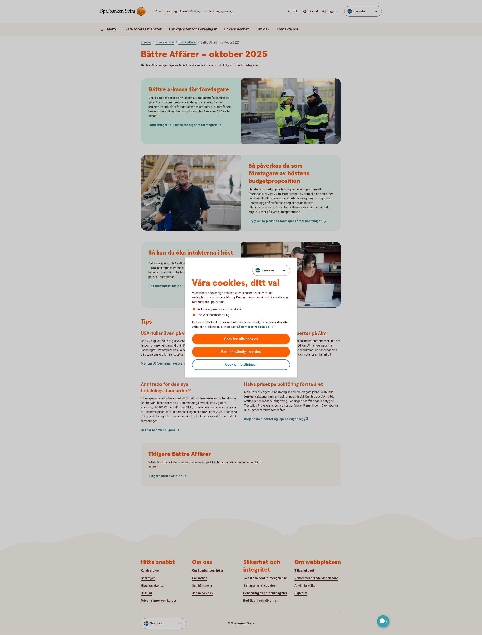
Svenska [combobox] (268, 270)
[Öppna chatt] (383, 621)
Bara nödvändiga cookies (241, 351)
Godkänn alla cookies (241, 339)
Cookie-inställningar (241, 364)
